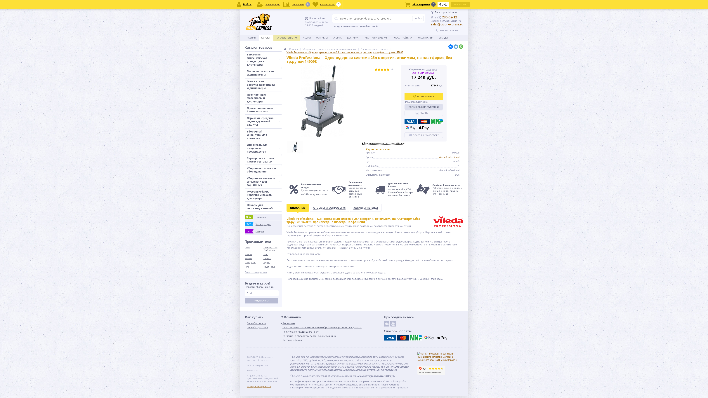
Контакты (322, 37)
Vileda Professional (449, 157)
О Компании (425, 37)
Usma (247, 247)
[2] (379, 69)
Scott (265, 254)
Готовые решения (287, 37)
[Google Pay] (411, 128)
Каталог (265, 37)
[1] (376, 69)
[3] (382, 69)
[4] (385, 69)
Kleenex (248, 254)
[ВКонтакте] (450, 46)
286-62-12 (444, 17)
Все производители (256, 272)
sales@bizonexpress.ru (447, 24)
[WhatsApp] (461, 46)
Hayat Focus (269, 266)
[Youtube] (393, 324)
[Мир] (437, 121)
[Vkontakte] (386, 324)
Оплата (337, 37)
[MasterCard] (424, 121)
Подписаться (261, 300)
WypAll (266, 262)
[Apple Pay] (424, 128)
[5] (387, 69)
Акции (307, 37)
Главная (251, 37)
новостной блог (403, 37)
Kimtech (267, 258)
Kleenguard (250, 262)
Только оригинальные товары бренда (384, 143)
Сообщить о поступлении (424, 107)
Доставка (352, 37)
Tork (247, 266)
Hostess (248, 258)
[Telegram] (456, 46)
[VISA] (411, 121)
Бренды (443, 37)
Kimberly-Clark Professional (270, 249)
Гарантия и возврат (375, 37)
